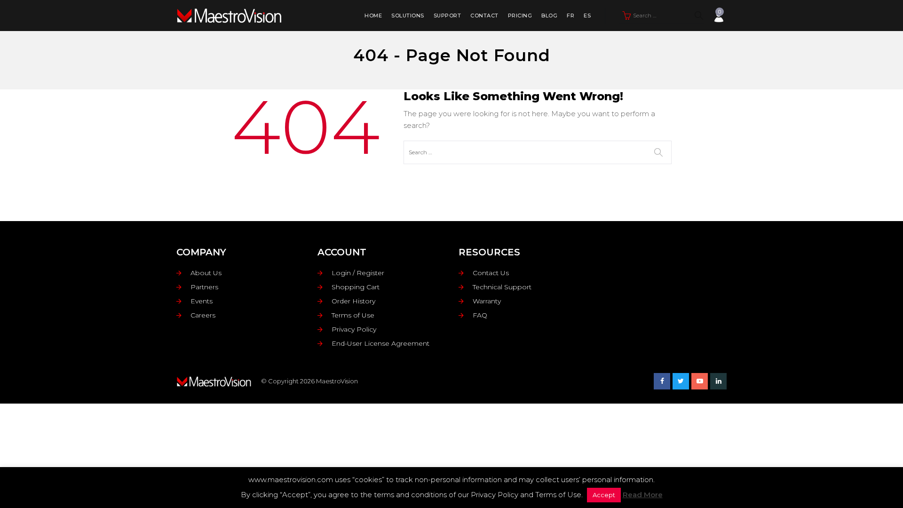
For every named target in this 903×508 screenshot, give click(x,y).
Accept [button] (604, 495)
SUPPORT (447, 15)
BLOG (549, 15)
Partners (204, 287)
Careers (202, 315)
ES (587, 15)
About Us (206, 273)
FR (570, 15)
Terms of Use (353, 315)
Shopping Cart (356, 287)
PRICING (520, 15)
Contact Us (491, 273)
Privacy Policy (354, 329)
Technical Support (502, 287)
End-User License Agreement (380, 343)
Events (201, 301)
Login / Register (358, 273)
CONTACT (484, 15)
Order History (353, 301)
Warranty (487, 301)
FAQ (480, 315)
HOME (373, 15)
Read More (643, 494)
